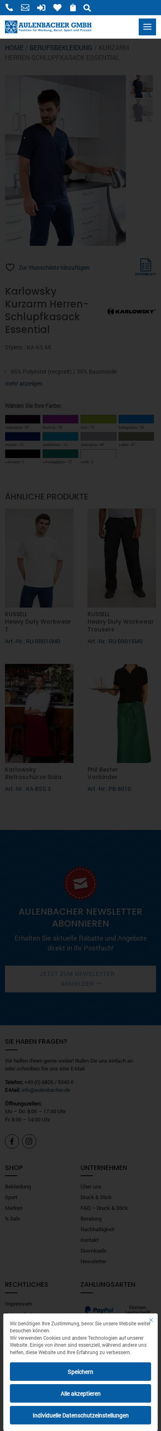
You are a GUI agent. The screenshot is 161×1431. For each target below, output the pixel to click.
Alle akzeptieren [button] (81, 1393)
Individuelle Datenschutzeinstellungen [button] (81, 1415)
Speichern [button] (80, 1372)
